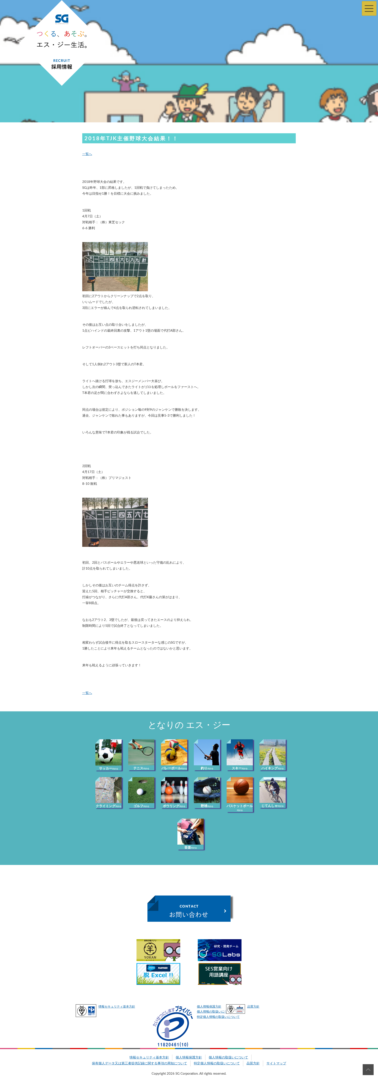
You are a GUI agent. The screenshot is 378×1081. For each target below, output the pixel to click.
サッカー (108, 768)
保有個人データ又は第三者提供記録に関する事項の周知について (139, 1063)
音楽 (190, 847)
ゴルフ (141, 806)
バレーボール (174, 768)
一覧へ (87, 154)
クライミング (108, 806)
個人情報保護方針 (209, 1006)
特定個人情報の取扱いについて (218, 1017)
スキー (240, 768)
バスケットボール (240, 807)
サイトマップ (276, 1063)
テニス (141, 768)
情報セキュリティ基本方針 (116, 1006)
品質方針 (253, 1006)
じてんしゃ (272, 805)
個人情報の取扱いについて (215, 1011)
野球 (207, 806)
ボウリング (174, 806)
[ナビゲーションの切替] (369, 8)
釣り (207, 768)
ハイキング (272, 768)
